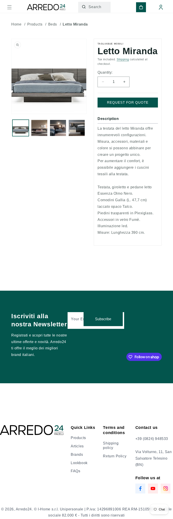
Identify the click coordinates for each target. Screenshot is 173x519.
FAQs (75, 471)
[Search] (84, 7)
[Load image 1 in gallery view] (20, 128)
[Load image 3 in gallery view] (58, 128)
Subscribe (103, 319)
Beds (52, 24)
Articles (77, 446)
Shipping (123, 59)
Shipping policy (110, 445)
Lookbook (79, 463)
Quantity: (105, 72)
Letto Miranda (75, 24)
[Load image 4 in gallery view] (76, 128)
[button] (9, 7)
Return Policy (114, 456)
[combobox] (94, 7)
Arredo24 (24, 509)
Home (16, 24)
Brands (77, 454)
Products (35, 24)
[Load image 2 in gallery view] (39, 128)
